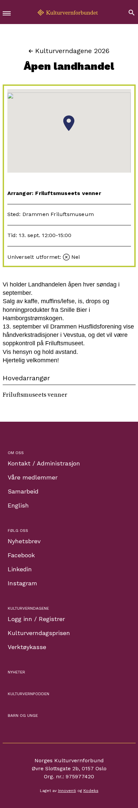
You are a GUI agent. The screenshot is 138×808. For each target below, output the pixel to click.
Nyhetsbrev (24, 541)
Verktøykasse (27, 646)
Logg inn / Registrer (36, 618)
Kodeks (90, 790)
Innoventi (67, 790)
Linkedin (20, 569)
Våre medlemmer (33, 477)
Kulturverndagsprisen (39, 632)
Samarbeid (23, 491)
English (18, 505)
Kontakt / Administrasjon (44, 463)
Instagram (22, 583)
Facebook (21, 555)
